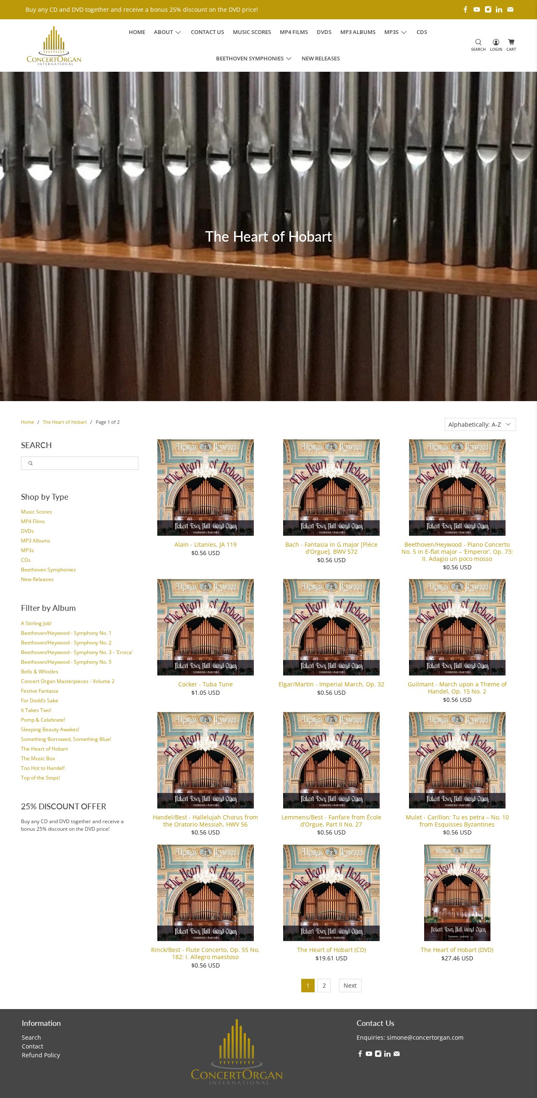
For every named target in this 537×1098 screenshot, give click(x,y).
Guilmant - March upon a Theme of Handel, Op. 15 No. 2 (457, 687)
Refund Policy (41, 1055)
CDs (422, 32)
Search (31, 1037)
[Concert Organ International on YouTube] (476, 9)
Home (137, 32)
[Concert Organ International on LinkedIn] (499, 9)
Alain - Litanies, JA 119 (206, 544)
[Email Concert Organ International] (510, 9)
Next (350, 985)
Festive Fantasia (39, 690)
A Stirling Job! (36, 623)
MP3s (27, 550)
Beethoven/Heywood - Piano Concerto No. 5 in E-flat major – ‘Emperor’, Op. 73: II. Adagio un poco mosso (457, 551)
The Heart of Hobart (65, 422)
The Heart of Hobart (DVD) (457, 950)
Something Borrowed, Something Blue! (66, 739)
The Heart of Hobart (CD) (331, 950)
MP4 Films (294, 32)
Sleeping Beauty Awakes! (50, 729)
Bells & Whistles (39, 671)
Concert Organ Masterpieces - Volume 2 (68, 681)
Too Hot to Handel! (43, 768)
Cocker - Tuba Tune (205, 684)
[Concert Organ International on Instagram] (488, 9)
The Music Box (38, 758)
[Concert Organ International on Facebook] (465, 9)
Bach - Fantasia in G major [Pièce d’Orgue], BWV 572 (331, 548)
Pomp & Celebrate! (43, 719)
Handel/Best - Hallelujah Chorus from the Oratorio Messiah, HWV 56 (205, 820)
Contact (32, 1046)
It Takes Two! (36, 710)
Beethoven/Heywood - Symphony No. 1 (66, 632)
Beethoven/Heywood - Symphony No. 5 (66, 661)
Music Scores (252, 32)
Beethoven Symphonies (48, 569)
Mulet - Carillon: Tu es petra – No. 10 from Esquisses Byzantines (457, 820)
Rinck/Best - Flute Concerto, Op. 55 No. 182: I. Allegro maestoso (205, 953)
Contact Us (207, 32)
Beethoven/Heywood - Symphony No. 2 (66, 642)
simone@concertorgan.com (425, 1037)
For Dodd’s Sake (39, 700)
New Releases (321, 58)
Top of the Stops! (40, 777)
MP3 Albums (357, 32)
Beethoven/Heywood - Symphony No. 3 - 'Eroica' (77, 652)
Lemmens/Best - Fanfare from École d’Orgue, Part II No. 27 (331, 820)
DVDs (324, 32)
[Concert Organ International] (54, 45)
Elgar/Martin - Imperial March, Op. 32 (331, 684)
